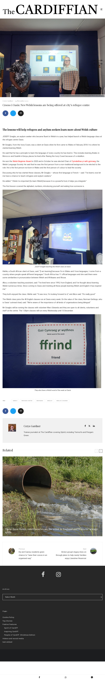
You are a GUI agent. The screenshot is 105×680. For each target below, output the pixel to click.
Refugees (40, 400)
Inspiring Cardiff (11, 631)
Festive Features (10, 624)
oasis (15, 400)
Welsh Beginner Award (22, 161)
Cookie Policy (8, 617)
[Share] (5, 113)
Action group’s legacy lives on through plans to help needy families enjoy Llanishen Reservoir (71, 553)
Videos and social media (13, 638)
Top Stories (7, 621)
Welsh (50, 400)
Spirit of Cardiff (11, 628)
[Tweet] (13, 113)
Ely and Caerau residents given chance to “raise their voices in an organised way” (33, 553)
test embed (7, 642)
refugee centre (27, 400)
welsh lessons (62, 400)
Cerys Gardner (8, 101)
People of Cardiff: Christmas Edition (19, 635)
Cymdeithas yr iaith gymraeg (84, 161)
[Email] (21, 113)
